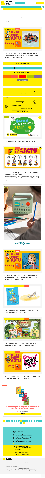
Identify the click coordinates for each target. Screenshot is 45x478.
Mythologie (18, 103)
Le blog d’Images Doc (33, 470)
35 (14, 420)
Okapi (18, 471)
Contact (15, 464)
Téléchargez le (23, 435)
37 (18, 420)
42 (29, 420)
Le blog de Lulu (8, 470)
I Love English (8, 471)
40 (25, 420)
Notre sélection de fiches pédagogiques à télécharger (22, 83)
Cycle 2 (14, 76)
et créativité (19, 110)
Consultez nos (20, 432)
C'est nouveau (22, 91)
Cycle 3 (22, 76)
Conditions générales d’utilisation (11, 465)
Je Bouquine (14, 471)
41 (27, 420)
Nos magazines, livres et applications (31, 6)
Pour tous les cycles (22, 80)
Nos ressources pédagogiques (15, 6)
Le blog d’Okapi (22, 471)
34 (12, 420)
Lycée (38, 76)
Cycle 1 (6, 76)
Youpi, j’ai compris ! (31, 469)
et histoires (20, 101)
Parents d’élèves (22, 464)
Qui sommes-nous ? (9, 464)
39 (22, 420)
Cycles (8, 8)
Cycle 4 (30, 76)
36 (16, 420)
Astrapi (36, 469)
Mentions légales (33, 464)
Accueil (5, 8)
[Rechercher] (34, 3)
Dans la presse (25, 93)
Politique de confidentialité (22, 465)
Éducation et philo (25, 107)
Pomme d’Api (17, 469)
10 (7, 420)
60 (36, 420)
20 (9, 420)
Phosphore (27, 471)
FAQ (18, 464)
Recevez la (18, 431)
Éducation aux (16, 105)
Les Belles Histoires (23, 469)
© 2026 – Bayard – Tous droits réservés (12, 466)
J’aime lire (13, 470)
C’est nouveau (4, 6)
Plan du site (28, 464)
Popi (13, 469)
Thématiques (22, 99)
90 (21, 423)
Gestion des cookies (31, 465)
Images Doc (27, 470)
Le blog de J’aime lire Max (20, 470)
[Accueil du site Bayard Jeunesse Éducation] (7, 3)
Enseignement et (27, 108)
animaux (23, 111)
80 (40, 420)
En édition (19, 93)
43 (31, 420)
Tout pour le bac (32, 471)
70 (38, 420)
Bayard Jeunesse (9, 469)
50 (34, 420)
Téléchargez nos (22, 438)
